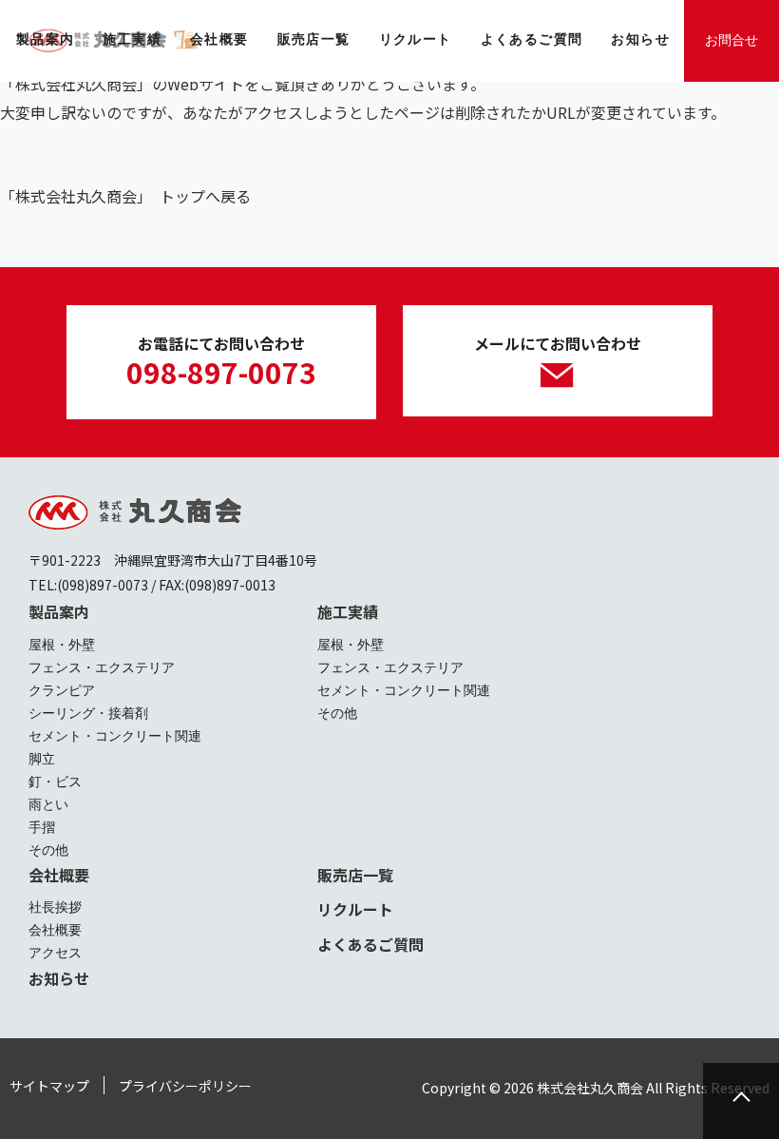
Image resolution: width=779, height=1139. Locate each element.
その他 (48, 850)
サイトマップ (49, 1085)
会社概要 (58, 874)
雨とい (48, 804)
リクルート (355, 909)
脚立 (41, 758)
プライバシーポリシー (185, 1085)
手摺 (41, 827)
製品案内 (58, 611)
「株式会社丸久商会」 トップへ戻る (125, 195)
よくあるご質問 (370, 944)
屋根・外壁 (61, 644)
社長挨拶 (55, 907)
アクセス (55, 952)
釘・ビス (55, 781)
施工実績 (347, 611)
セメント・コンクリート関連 (114, 735)
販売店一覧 (355, 874)
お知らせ (58, 978)
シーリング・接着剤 (88, 713)
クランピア (61, 690)
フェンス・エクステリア (101, 667)
